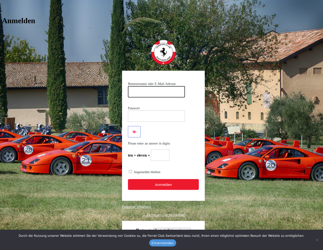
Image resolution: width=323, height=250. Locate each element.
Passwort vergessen (136, 207)
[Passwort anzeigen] (134, 131)
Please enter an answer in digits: (149, 143)
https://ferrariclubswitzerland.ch (163, 52)
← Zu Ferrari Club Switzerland (163, 215)
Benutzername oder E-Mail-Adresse (152, 84)
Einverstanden (163, 243)
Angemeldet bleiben (147, 172)
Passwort (134, 108)
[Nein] (317, 239)
